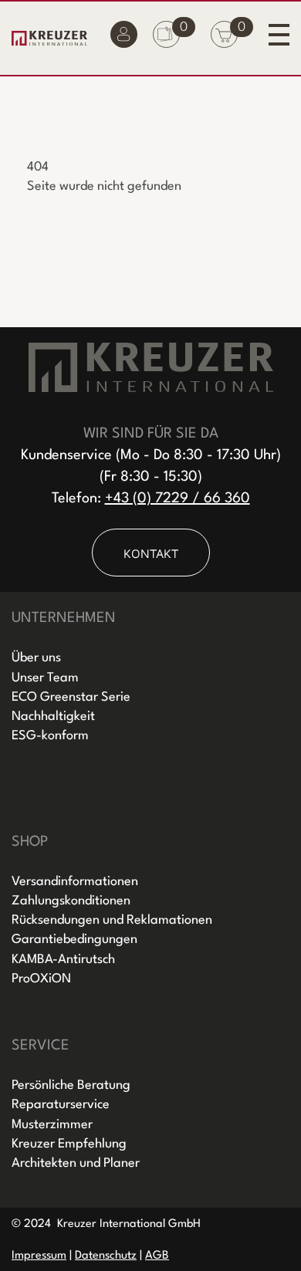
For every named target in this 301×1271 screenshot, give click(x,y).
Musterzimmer (52, 1124)
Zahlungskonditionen (71, 901)
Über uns (36, 657)
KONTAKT (150, 553)
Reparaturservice (61, 1104)
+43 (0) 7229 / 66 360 (177, 498)
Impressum (39, 1256)
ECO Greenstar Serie (71, 697)
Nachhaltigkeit (53, 716)
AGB (157, 1256)
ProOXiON (41, 978)
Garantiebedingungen (74, 939)
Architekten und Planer (76, 1163)
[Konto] (123, 38)
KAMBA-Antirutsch (63, 959)
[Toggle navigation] (279, 34)
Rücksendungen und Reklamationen (112, 920)
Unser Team (45, 678)
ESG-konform (50, 735)
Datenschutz (106, 1256)
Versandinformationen (75, 881)
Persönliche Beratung (71, 1085)
